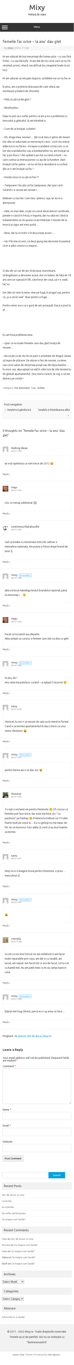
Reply (6, 474)
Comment (9, 1066)
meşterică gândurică (17, 409)
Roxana (16, 793)
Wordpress (54, 1354)
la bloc (41, 387)
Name (7, 1109)
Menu (37, 26)
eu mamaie (8, 1207)
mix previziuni (22, 387)
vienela (16, 938)
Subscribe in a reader (13, 1317)
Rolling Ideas (19, 448)
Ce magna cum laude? (14, 1219)
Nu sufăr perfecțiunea (14, 1213)
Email (7, 1125)
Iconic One (18, 1354)
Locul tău (7, 1201)
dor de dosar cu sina (13, 1194)
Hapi (14, 487)
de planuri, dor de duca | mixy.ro (32, 1036)
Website (7, 1141)
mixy (10, 48)
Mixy (37, 7)
